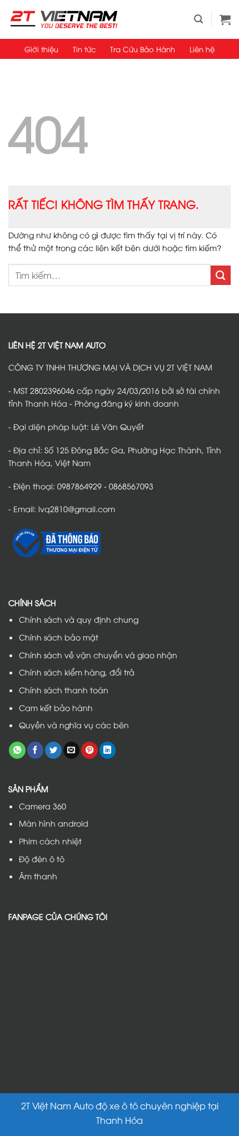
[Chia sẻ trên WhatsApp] (17, 750)
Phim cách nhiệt (50, 840)
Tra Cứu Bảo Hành (142, 49)
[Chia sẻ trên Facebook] (35, 750)
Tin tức (84, 49)
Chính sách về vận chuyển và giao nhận (98, 654)
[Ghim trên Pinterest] (89, 750)
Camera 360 (42, 805)
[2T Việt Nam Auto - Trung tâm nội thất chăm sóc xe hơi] (64, 19)
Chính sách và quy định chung (78, 619)
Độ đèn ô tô (41, 858)
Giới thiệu (41, 49)
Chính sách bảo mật (58, 637)
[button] (198, 19)
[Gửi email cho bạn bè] (71, 750)
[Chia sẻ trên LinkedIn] (107, 750)
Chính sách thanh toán (63, 689)
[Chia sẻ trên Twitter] (53, 750)
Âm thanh (38, 875)
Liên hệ (202, 49)
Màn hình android (53, 823)
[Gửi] (221, 276)
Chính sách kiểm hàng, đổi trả (77, 672)
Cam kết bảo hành (56, 707)
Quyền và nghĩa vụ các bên (74, 724)
